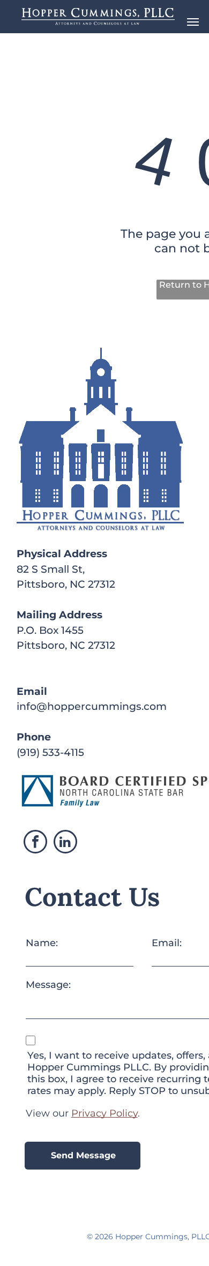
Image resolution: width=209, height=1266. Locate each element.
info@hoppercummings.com (92, 706)
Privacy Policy (104, 1113)
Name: (42, 943)
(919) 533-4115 (50, 752)
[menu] (193, 22)
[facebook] (35, 843)
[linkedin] (65, 843)
